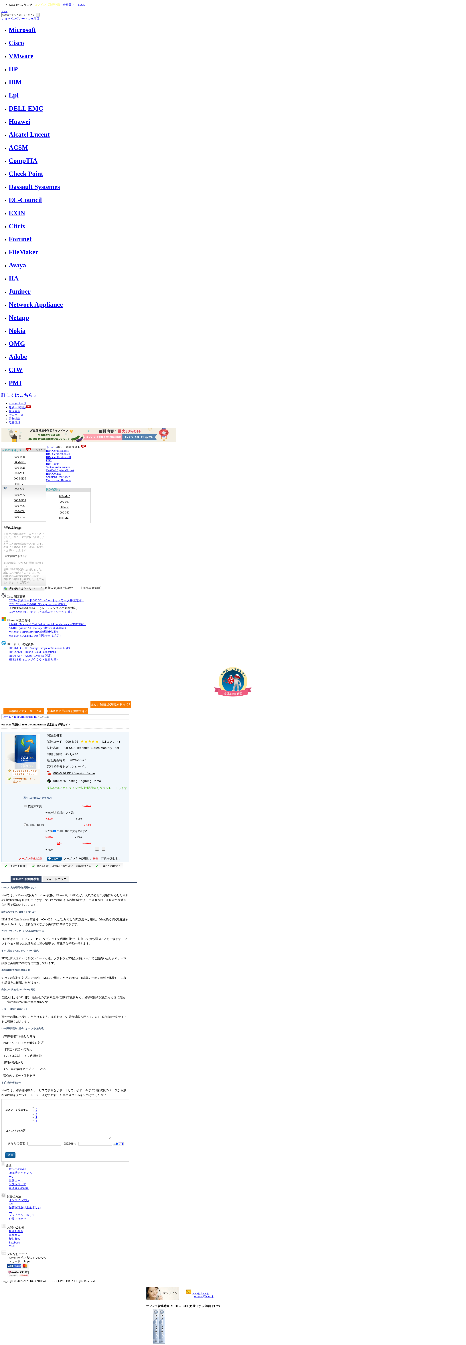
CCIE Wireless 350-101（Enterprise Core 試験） (38, 604)
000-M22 (20, 505)
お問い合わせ (17, 1218)
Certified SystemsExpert (60, 470)
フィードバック (56, 879)
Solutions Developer (58, 476)
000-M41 (20, 456)
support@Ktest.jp (204, 1296)
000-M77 (20, 494)
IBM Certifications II (58, 453)
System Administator (58, 467)
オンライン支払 (19, 1200)
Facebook (14, 1242)
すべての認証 (17, 1169)
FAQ (12, 1203)
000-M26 (20, 467)
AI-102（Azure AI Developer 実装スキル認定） (38, 628)
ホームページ (17, 403)
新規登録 (54, 4)
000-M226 (20, 462)
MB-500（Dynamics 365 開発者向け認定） (35, 635)
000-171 (20, 484)
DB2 (49, 460)
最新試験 (14, 418)
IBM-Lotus (52, 463)
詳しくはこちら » (18, 395)
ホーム (7, 716)
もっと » (40, 449)
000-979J (20, 516)
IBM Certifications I (57, 450)
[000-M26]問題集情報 (26, 879)
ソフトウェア (17, 1184)
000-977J (20, 511)
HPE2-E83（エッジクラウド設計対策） (34, 659)
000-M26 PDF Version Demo (74, 773)
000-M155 (20, 478)
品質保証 (14, 422)
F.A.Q (81, 4)
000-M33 (20, 473)
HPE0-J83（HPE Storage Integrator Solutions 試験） (40, 648)
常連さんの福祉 (19, 1188)
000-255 (64, 507)
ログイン (40, 4)
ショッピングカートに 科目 (20, 18)
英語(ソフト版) (65, 812)
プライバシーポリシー (23, 1215)
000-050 (64, 512)
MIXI (12, 1245)
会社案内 (68, 4)
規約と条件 (16, 1231)
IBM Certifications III (58, 457)
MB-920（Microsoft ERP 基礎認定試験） (34, 631)
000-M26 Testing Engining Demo (77, 781)
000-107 (64, 501)
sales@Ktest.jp (200, 1293)
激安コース (16, 415)
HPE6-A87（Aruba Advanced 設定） (31, 655)
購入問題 (14, 411)
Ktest (4, 11)
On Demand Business (58, 480)
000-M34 (20, 489)
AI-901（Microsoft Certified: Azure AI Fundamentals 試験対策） (47, 624)
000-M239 (20, 500)
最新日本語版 (17, 407)
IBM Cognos (53, 473)
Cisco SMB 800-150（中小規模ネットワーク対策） (41, 611)
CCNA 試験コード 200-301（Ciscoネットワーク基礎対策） (46, 600)
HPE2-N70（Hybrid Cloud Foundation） (33, 651)
